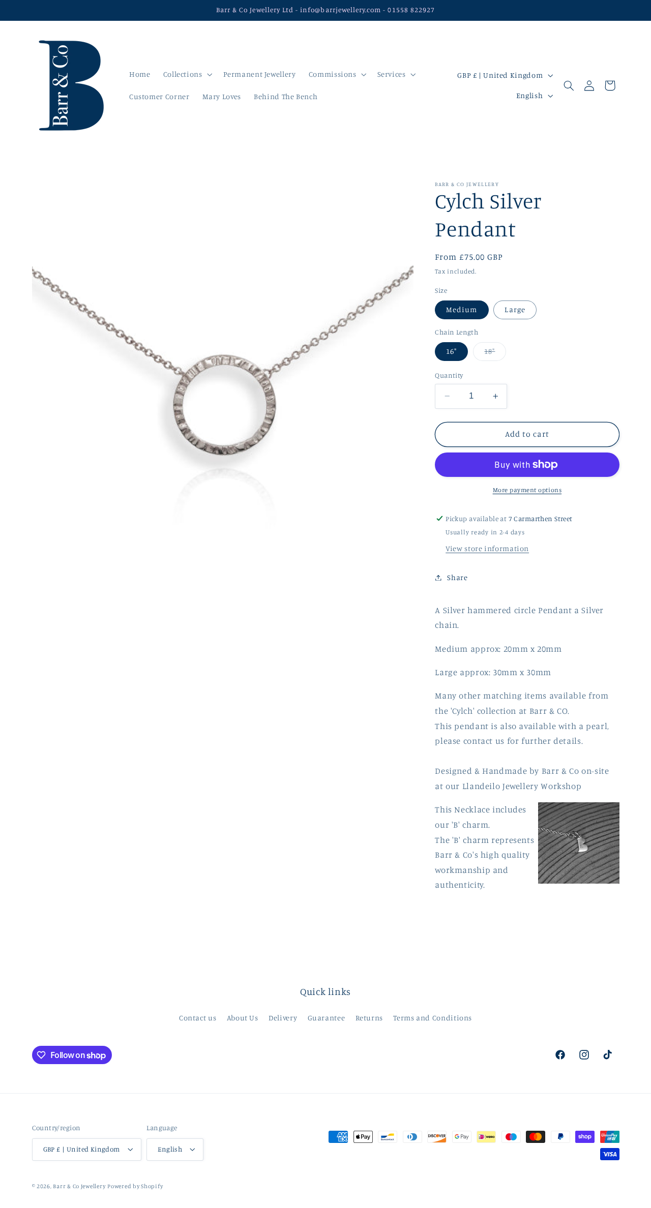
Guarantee (326, 1017)
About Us (242, 1017)
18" (495, 353)
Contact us (197, 1017)
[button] (187, 74)
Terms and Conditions (432, 1017)
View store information (487, 548)
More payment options (527, 490)
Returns (369, 1017)
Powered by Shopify (135, 1186)
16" (451, 351)
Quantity (449, 375)
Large (515, 309)
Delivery (283, 1017)
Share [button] (457, 577)
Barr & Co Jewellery (79, 1186)
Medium (461, 309)
